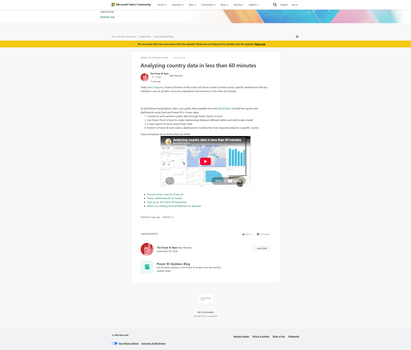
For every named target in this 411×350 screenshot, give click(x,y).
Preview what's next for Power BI (165, 194)
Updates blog (144, 36)
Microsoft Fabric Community (124, 36)
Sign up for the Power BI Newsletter (167, 202)
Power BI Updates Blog (163, 36)
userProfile (262, 248)
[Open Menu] (297, 36)
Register (284, 4)
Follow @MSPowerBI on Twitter (164, 198)
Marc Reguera (155, 87)
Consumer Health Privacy (153, 343)
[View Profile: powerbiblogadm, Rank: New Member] (145, 77)
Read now (260, 44)
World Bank (224, 108)
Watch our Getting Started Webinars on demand (174, 206)
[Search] (275, 5)
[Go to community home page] (131, 4)
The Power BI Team (159, 73)
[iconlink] (147, 267)
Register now (107, 16)
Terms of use (278, 336)
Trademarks (293, 336)
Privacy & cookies (260, 336)
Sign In (295, 4)
